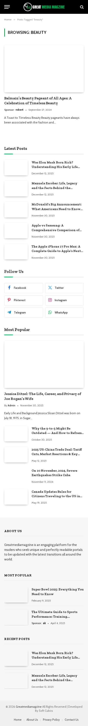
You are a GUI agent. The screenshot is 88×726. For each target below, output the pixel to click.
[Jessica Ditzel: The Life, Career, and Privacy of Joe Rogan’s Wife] (44, 364)
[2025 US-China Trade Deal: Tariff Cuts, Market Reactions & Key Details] (16, 455)
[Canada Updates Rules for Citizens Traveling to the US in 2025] (16, 497)
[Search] (81, 7)
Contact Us (72, 719)
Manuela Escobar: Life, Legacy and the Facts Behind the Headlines (54, 187)
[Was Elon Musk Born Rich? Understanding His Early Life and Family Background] (16, 167)
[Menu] (7, 7)
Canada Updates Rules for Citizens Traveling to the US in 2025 (56, 496)
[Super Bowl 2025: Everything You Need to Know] (16, 594)
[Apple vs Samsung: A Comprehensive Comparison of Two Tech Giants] (16, 230)
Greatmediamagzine (29, 706)
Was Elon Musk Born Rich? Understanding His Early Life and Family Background (55, 166)
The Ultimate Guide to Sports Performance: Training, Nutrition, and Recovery (54, 616)
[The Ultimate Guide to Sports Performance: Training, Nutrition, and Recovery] (16, 617)
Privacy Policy (51, 719)
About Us (32, 719)
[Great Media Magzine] (44, 7)
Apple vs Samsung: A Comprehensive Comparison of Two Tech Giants (55, 229)
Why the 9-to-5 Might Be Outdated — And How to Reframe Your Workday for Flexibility (57, 433)
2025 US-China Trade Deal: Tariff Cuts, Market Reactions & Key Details (57, 454)
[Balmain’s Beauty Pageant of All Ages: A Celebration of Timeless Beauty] (44, 68)
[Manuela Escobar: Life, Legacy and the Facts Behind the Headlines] (16, 188)
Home (18, 719)
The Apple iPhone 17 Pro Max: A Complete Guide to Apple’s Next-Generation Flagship (57, 251)
